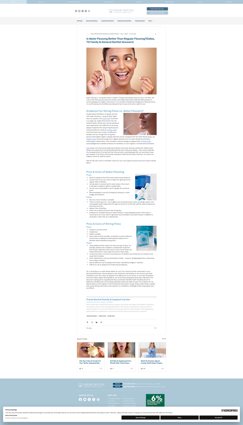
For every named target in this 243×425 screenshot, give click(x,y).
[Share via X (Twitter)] (92, 322)
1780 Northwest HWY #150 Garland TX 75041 (150, 387)
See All (164, 339)
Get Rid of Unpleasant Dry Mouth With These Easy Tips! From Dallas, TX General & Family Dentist (120, 362)
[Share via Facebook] (87, 322)
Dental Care (111, 316)
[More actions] (155, 34)
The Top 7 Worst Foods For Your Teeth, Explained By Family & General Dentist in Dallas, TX (90, 362)
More (150, 21)
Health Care (102, 316)
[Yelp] (82, 11)
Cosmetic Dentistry (107, 21)
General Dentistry (92, 21)
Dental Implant (140, 21)
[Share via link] (101, 322)
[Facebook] (76, 11)
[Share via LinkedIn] (96, 322)
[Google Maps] (89, 11)
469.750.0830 (129, 387)
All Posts (79, 21)
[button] (41, 2)
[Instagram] (86, 11)
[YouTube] (79, 11)
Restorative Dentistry (124, 21)
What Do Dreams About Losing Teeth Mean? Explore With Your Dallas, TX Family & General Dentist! (152, 362)
